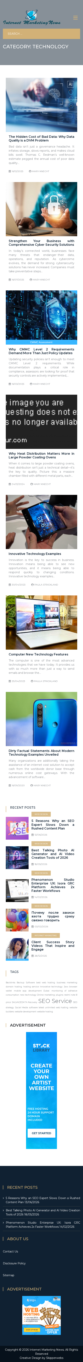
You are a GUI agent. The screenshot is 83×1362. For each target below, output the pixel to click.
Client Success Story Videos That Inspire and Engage (52, 945)
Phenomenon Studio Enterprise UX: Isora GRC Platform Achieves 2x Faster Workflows (52, 885)
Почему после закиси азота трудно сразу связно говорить (52, 916)
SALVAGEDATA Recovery (24, 1002)
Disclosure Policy (14, 1263)
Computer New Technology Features (38, 654)
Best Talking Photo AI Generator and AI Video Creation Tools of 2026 (52, 854)
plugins (59, 995)
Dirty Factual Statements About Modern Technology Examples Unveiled (41, 752)
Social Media (21, 1007)
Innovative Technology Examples (35, 554)
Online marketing (46, 995)
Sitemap (8, 1275)
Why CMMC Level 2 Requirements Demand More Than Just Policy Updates (41, 351)
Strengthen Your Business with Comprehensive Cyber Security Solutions (41, 243)
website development (25, 1011)
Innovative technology (51, 986)
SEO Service (55, 1001)
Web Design (41, 814)
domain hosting (14, 986)
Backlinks (10, 982)
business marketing (67, 982)
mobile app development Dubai (32, 991)
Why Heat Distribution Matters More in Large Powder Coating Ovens (41, 455)
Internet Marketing (46, 935)
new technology (28, 995)
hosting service (31, 986)
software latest (36, 1007)
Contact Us (10, 1251)
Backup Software (26, 982)
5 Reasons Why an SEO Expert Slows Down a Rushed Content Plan (52, 824)
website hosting (45, 1011)
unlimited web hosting (56, 1007)
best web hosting (45, 982)
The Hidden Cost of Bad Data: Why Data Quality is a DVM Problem (41, 138)
